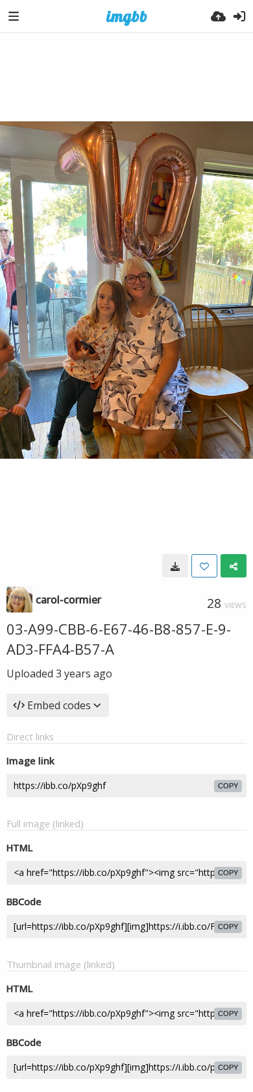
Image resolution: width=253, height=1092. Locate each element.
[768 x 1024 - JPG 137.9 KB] (175, 565)
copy (228, 786)
